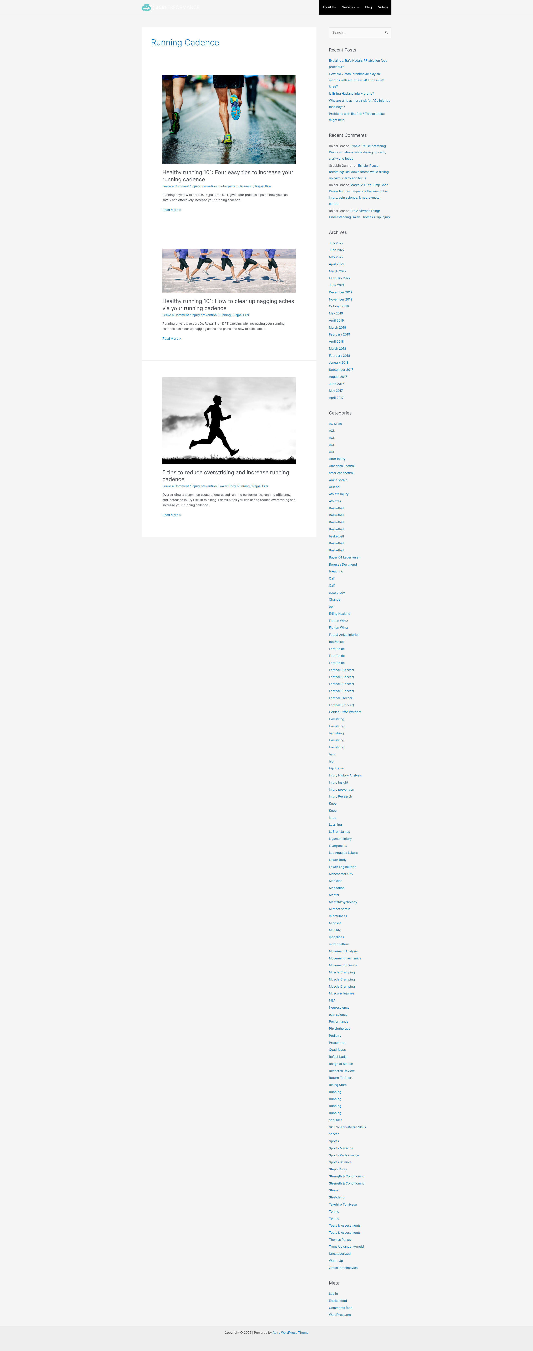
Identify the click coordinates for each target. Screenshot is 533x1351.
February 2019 (339, 334)
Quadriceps (337, 1050)
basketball (336, 536)
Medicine (335, 881)
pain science (338, 1015)
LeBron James (339, 832)
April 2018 (336, 341)
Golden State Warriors (345, 712)
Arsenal (334, 487)
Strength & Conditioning (347, 1176)
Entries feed (338, 1301)
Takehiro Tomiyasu (343, 1204)
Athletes (335, 501)
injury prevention (204, 186)
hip (331, 761)
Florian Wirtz (338, 621)
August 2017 (338, 377)
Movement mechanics (345, 958)
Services (348, 7)
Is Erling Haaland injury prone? (351, 93)
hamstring (336, 733)
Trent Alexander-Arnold (346, 1246)
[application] (357, 7)
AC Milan (335, 424)
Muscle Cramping (342, 972)
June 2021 (336, 285)
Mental (334, 895)
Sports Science (340, 1162)
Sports (334, 1141)
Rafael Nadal (338, 1057)
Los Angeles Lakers (343, 853)
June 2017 (336, 384)
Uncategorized (340, 1254)
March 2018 (337, 349)
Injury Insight (338, 782)
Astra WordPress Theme (291, 1333)
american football (341, 473)
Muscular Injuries (341, 993)
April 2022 (336, 264)
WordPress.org (340, 1315)
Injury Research (340, 796)
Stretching (336, 1197)
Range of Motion (341, 1064)
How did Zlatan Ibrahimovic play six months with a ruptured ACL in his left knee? (356, 80)
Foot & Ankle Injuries (344, 635)
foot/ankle (336, 642)
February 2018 (339, 356)
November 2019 (340, 299)
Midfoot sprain (339, 909)
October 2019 (339, 306)
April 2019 (336, 320)
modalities (336, 937)
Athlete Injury (339, 494)
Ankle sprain (338, 480)
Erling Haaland (339, 614)
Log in (333, 1294)
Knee (333, 803)
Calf (332, 578)
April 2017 (336, 398)
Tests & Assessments (345, 1225)
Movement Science (343, 965)
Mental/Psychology (343, 902)
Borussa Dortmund (343, 564)
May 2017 (336, 391)
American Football (342, 466)
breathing (336, 571)
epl (331, 607)
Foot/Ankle (337, 649)
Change (334, 599)
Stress (334, 1190)
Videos (383, 7)
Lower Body (227, 486)
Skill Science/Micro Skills (347, 1127)
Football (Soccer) (341, 670)
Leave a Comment (175, 186)
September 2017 (341, 370)
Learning (335, 824)
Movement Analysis (343, 951)
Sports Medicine (341, 1148)
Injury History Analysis (345, 775)
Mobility (335, 930)
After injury (337, 459)
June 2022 (337, 250)
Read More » (171, 209)
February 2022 (339, 278)
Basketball (336, 508)
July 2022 (336, 243)
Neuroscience (339, 1007)
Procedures (337, 1043)
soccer (334, 1134)
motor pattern (228, 186)
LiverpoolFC (338, 846)
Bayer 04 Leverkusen (344, 557)
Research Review (342, 1071)
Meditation (337, 888)
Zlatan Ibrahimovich (343, 1268)
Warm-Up (336, 1261)
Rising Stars (338, 1085)
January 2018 (339, 362)
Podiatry (335, 1036)
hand (332, 754)
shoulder (335, 1120)
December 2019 (340, 292)
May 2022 (336, 257)
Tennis (334, 1211)
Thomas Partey (340, 1240)
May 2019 (336, 313)
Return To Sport (341, 1078)
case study (337, 593)
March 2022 (337, 271)
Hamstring (336, 719)
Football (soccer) (341, 698)
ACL (332, 431)
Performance (338, 1021)
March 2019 (337, 327)
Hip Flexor (336, 768)
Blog (368, 7)
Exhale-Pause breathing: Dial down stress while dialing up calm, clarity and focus (358, 152)
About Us (329, 7)
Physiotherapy (339, 1028)
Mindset (335, 923)
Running (246, 186)
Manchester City (341, 874)
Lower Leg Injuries (342, 867)
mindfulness (338, 916)
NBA (332, 1000)
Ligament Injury (340, 839)
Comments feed (340, 1308)
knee (332, 818)
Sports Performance (344, 1155)
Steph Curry (338, 1169)
